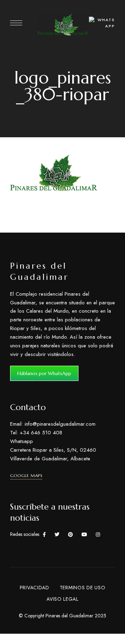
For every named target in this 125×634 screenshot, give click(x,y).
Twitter (57, 534)
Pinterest (70, 534)
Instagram (98, 534)
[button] (44, 373)
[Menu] (16, 23)
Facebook (44, 534)
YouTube (84, 534)
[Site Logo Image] (63, 24)
